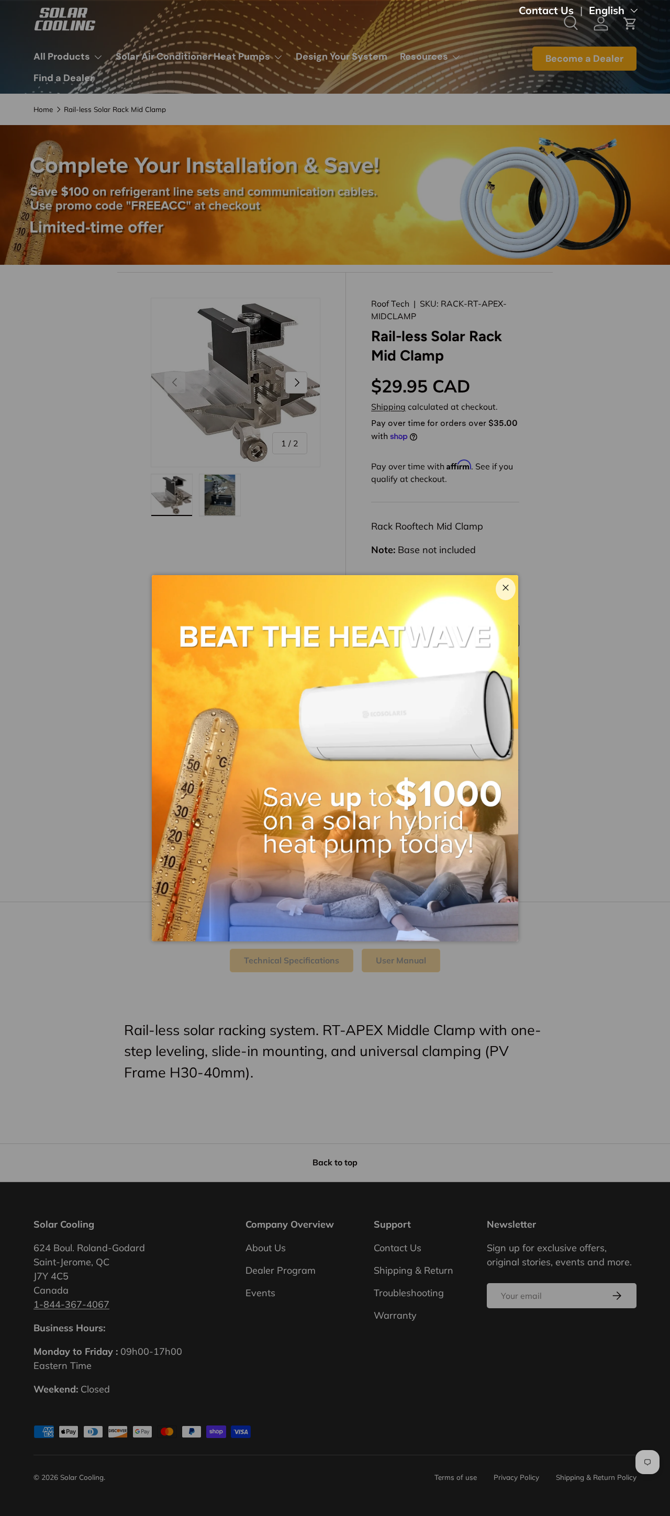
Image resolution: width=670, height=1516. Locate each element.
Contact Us (546, 10)
